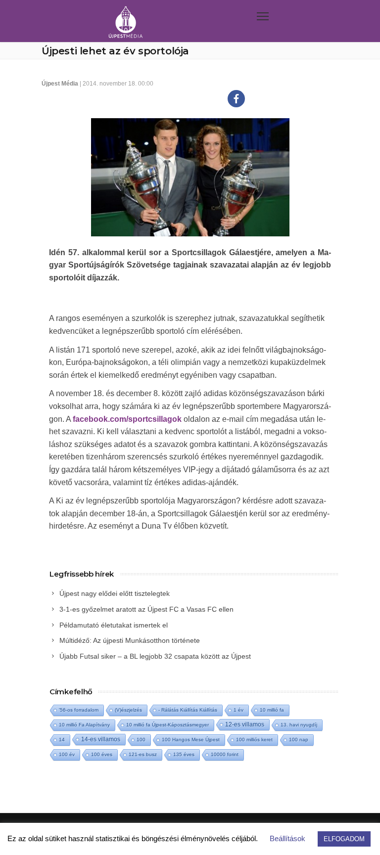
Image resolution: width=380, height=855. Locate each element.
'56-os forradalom (78, 710)
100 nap (298, 739)
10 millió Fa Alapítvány (84, 724)
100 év (67, 754)
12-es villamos (244, 724)
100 (141, 739)
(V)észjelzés (128, 710)
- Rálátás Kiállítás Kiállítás (187, 710)
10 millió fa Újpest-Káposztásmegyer (167, 724)
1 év (238, 710)
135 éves (183, 754)
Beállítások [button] (287, 838)
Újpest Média (60, 83)
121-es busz (143, 754)
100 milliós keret (254, 739)
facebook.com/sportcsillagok (127, 419)
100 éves (101, 754)
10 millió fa (272, 710)
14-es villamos (100, 739)
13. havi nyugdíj (299, 724)
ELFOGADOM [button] (344, 839)
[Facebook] (236, 98)
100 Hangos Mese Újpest (191, 739)
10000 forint (224, 754)
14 (62, 739)
